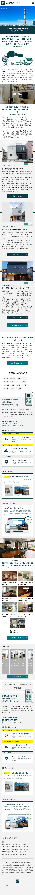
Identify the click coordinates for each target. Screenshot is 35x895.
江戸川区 (19, 388)
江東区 (12, 381)
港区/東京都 (14, 854)
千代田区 (12, 378)
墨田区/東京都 (24, 849)
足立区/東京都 (13, 844)
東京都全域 (5, 844)
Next (34, 152)
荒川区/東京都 (22, 844)
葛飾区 (12, 388)
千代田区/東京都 (16, 852)
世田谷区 (6, 385)
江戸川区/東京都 (6, 846)
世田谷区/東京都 (6, 852)
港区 (19, 378)
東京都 (6, 378)
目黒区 (24, 381)
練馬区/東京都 (5, 854)
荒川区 (18, 385)
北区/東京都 (24, 846)
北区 (13, 385)
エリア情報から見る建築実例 (9, 838)
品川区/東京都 (15, 849)
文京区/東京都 (26, 852)
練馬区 (24, 385)
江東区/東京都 (5, 849)
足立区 (6, 388)
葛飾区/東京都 (16, 846)
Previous (1, 152)
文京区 (24, 378)
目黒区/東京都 (23, 854)
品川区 (18, 381)
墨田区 (6, 381)
